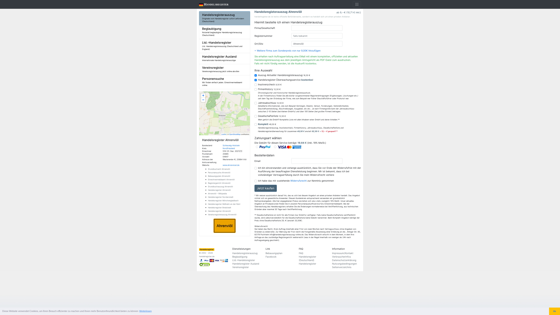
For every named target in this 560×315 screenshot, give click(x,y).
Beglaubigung (239, 256)
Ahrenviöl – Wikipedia (217, 193)
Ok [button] (554, 311)
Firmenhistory (269, 89)
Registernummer (263, 35)
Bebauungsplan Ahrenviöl (219, 176)
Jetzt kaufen (265, 188)
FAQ (301, 253)
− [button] (203, 100)
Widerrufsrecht (298, 180)
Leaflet (223, 134)
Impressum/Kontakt (342, 253)
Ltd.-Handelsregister (243, 260)
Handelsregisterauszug (245, 253)
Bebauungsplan (274, 253)
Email (257, 161)
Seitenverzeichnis (341, 267)
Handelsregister (213, 4)
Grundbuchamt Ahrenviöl (219, 169)
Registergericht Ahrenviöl (219, 183)
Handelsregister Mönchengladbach (223, 201)
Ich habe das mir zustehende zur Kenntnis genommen (296, 180)
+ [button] (203, 95)
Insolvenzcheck (270, 84)
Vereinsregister (240, 267)
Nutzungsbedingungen (344, 263)
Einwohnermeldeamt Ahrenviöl (221, 179)
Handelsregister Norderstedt (220, 197)
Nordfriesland (229, 148)
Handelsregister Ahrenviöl (219, 190)
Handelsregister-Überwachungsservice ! (285, 79)
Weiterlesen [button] (145, 311)
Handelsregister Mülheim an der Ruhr (224, 204)
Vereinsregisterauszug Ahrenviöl (222, 215)
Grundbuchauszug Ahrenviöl (220, 187)
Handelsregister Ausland (245, 263)
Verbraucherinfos (341, 256)
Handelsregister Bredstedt (219, 207)
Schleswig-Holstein (231, 145)
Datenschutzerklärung (344, 260)
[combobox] (316, 28)
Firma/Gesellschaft (264, 28)
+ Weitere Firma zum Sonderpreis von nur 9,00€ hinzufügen (287, 50)
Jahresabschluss (271, 102)
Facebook (271, 256)
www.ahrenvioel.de (231, 165)
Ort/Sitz (258, 43)
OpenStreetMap (234, 134)
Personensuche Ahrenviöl (219, 173)
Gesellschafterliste (272, 115)
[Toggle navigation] (357, 4)
